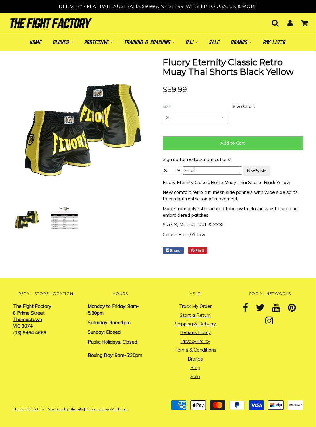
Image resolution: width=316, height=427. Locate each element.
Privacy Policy (195, 341)
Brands (195, 359)
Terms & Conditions (195, 350)
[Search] (271, 21)
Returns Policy (195, 332)
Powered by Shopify (65, 409)
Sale (195, 376)
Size (167, 106)
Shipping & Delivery (195, 324)
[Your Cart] (300, 21)
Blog (195, 367)
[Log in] (286, 21)
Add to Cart (232, 143)
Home (36, 43)
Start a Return (195, 315)
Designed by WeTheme (107, 409)
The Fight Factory (28, 409)
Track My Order (195, 306)
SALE (214, 43)
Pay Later (274, 43)
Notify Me (256, 171)
